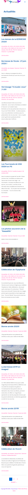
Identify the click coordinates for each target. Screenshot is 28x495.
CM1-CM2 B (11, 48)
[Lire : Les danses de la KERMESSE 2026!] (14, 26)
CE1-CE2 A (10, 46)
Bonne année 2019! (10, 408)
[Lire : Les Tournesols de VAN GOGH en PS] (14, 144)
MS (7, 50)
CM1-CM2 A (4, 48)
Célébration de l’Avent (11, 449)
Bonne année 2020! (10, 326)
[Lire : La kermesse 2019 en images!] (14, 354)
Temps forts (17, 453)
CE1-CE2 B (16, 46)
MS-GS (10, 50)
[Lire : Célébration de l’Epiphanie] (14, 257)
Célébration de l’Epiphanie (13, 270)
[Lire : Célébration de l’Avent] (14, 436)
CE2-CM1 (22, 46)
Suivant (14, 482)
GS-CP (21, 48)
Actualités (4, 46)
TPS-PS (15, 50)
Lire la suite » (5, 55)
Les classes (11, 68)
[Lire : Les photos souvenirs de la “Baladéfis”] (14, 213)
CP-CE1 (17, 48)
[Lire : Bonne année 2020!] (14, 314)
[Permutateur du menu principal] (25, 2)
